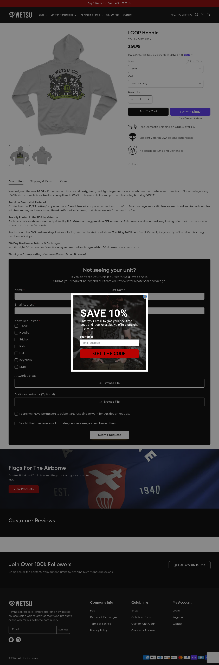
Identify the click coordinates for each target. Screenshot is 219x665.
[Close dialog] (145, 296)
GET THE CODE (109, 353)
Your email (86, 336)
